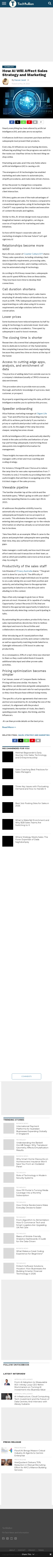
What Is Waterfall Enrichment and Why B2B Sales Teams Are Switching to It (32, 822)
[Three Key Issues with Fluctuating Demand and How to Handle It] (7, 790)
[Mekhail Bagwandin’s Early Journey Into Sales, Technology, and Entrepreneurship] (7, 757)
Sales (21, 735)
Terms (41, 1550)
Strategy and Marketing (37, 735)
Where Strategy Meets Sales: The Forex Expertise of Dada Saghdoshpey (31, 839)
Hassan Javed (20, 80)
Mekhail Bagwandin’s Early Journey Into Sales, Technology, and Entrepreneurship (31, 755)
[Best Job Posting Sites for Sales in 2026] (7, 807)
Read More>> (9, 727)
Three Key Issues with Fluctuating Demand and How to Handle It (32, 787)
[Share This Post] (17, 121)
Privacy (32, 1550)
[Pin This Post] (29, 121)
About (12, 1550)
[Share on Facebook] (12, 121)
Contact (21, 1550)
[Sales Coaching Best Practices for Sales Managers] (7, 773)
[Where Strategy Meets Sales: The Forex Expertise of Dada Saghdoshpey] (7, 841)
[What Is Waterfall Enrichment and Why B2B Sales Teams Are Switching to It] (7, 824)
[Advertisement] (26, 34)
